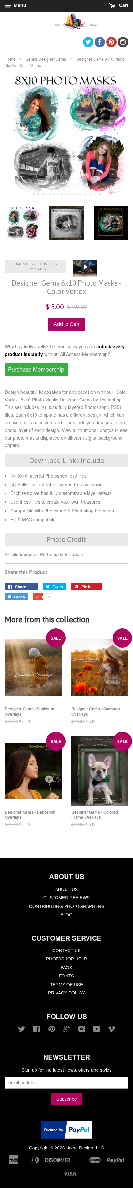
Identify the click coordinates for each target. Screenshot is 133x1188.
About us (66, 889)
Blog (66, 914)
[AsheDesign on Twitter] (88, 45)
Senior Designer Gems (46, 59)
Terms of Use (66, 984)
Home (10, 59)
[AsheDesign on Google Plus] (66, 1030)
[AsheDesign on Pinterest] (111, 45)
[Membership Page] (36, 374)
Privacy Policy (66, 992)
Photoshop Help (66, 958)
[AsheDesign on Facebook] (100, 45)
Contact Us (66, 950)
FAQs (66, 967)
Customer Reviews (66, 897)
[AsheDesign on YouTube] (96, 1030)
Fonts (66, 975)
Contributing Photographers (66, 906)
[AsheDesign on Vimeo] (111, 1030)
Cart (123, 5)
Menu (19, 5)
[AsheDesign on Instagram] (123, 45)
